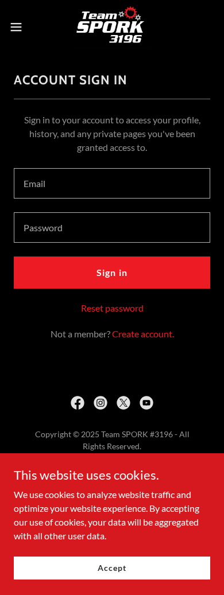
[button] (21, 26)
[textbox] (112, 183)
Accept (112, 568)
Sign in (111, 272)
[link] (112, 27)
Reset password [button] (112, 307)
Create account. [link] (143, 333)
